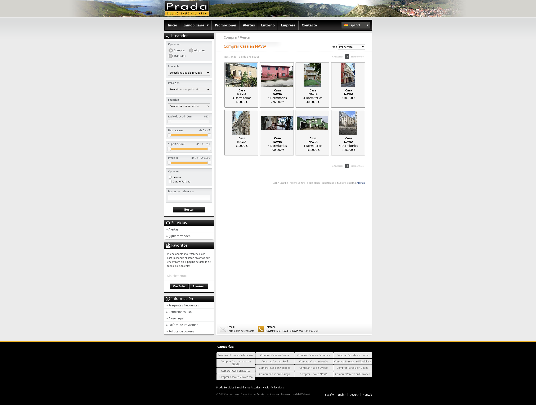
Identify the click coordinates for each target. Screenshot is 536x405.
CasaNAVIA (241, 92)
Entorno (268, 25)
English (342, 394)
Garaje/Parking (181, 181)
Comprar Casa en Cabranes (313, 355)
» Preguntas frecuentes (182, 305)
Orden (333, 47)
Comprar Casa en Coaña (274, 355)
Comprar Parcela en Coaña (352, 368)
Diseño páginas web (268, 394)
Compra (179, 50)
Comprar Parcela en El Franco (352, 374)
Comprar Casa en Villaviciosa (236, 377)
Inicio (172, 25)
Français (367, 394)
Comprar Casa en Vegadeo (274, 368)
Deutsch (354, 394)
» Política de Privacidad (182, 325)
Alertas (249, 25)
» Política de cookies (180, 331)
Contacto (309, 25)
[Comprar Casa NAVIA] (241, 75)
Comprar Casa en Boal (275, 361)
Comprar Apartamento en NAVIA (236, 363)
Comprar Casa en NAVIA (313, 361)
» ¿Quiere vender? (178, 236)
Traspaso (180, 56)
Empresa (288, 25)
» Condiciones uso (179, 312)
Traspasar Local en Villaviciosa (235, 355)
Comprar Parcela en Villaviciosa (352, 361)
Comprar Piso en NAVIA (313, 374)
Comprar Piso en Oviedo (313, 368)
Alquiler (199, 50)
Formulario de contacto (240, 331)
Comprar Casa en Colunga (274, 374)
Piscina (177, 177)
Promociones (226, 25)
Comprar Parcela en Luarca (352, 355)
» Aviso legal (175, 318)
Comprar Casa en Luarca (235, 370)
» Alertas (172, 229)
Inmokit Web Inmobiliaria (240, 394)
